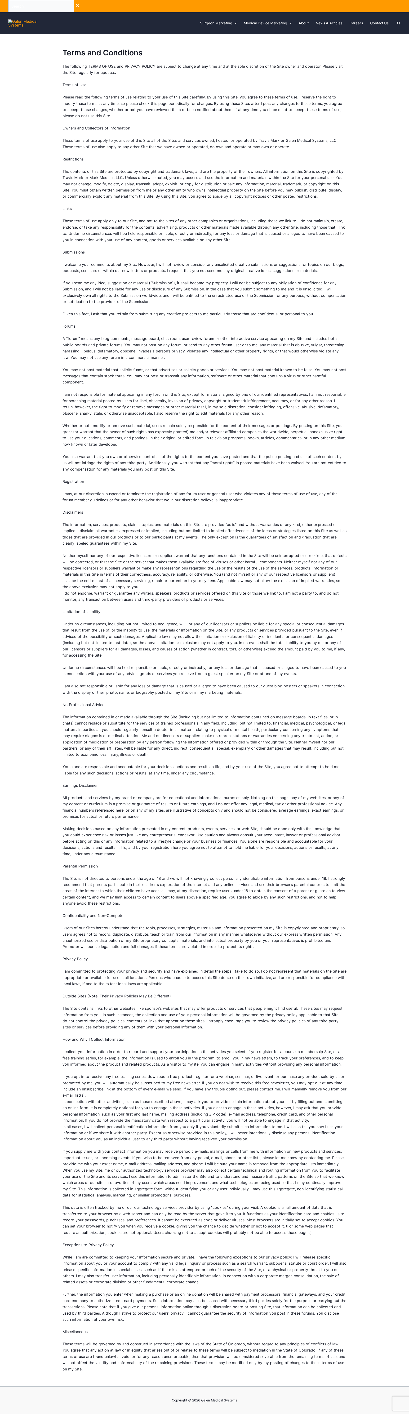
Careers (356, 23)
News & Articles (329, 23)
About (304, 23)
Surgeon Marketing (216, 23)
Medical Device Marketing (265, 23)
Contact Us (379, 23)
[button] (234, 23)
